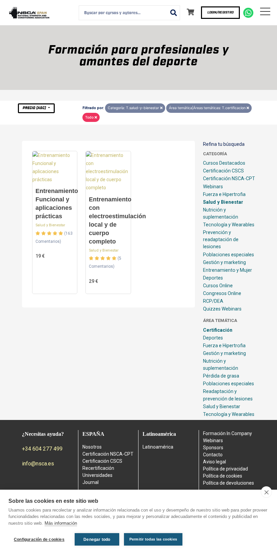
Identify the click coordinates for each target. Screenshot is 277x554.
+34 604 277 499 (42, 449)
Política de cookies (222, 476)
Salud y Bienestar (50, 225)
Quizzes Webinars (222, 309)
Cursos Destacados (224, 163)
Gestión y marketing (224, 262)
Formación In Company (227, 433)
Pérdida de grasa (221, 376)
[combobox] (129, 12)
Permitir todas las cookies (153, 539)
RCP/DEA (213, 301)
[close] (266, 492)
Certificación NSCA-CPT (229, 178)
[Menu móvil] (265, 13)
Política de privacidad (225, 468)
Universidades (97, 475)
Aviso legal (214, 461)
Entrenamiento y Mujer (227, 270)
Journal (90, 482)
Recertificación (98, 468)
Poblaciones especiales (228, 254)
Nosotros (92, 447)
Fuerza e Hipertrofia (224, 194)
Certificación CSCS (223, 170)
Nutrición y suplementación (220, 213)
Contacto (213, 454)
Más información (61, 523)
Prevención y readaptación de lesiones (220, 239)
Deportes (213, 278)
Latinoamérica (158, 447)
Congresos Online (222, 293)
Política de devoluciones (228, 483)
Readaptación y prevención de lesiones (228, 395)
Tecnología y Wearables (228, 224)
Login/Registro (220, 12)
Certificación (217, 330)
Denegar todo (96, 539)
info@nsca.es (38, 463)
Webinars (213, 186)
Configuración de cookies (39, 539)
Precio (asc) (35, 108)
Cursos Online (218, 285)
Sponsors (213, 447)
